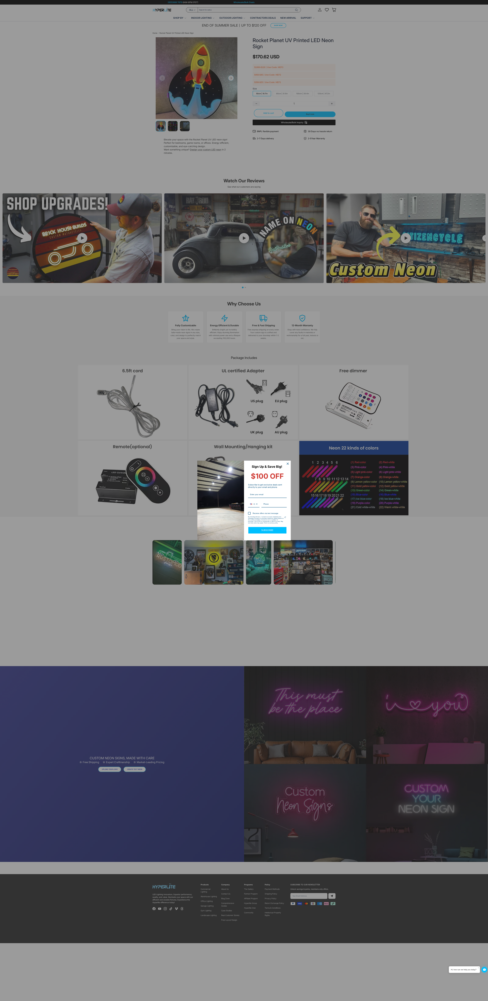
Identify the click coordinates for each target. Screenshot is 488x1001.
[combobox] (254, 504)
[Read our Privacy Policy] (285, 517)
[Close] (288, 464)
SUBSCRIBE (267, 530)
